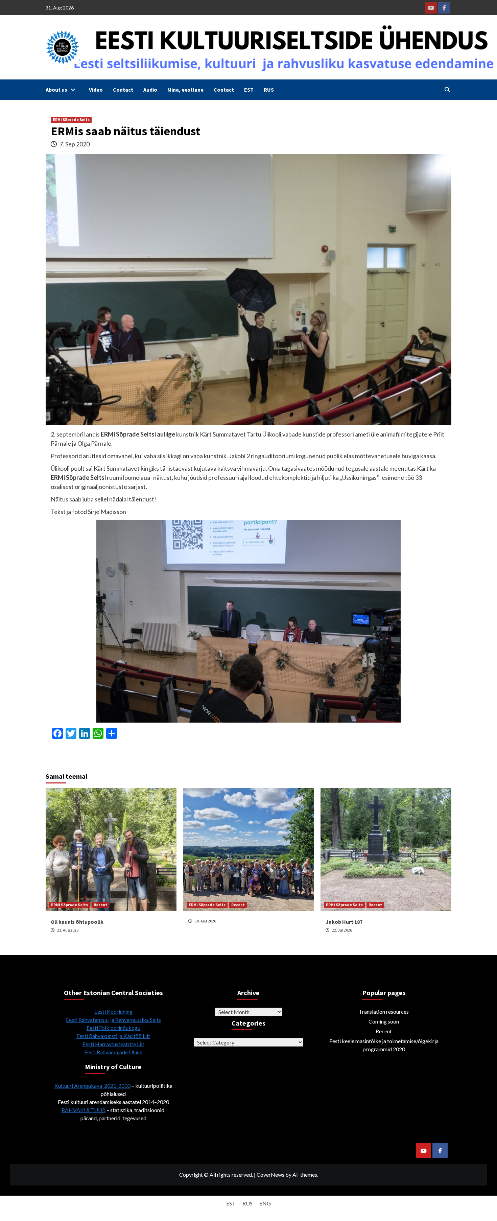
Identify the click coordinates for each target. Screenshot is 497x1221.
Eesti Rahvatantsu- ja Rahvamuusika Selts (113, 1019)
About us (56, 89)
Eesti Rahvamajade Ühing (113, 1052)
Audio (150, 89)
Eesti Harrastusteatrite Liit (113, 1044)
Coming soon (384, 1021)
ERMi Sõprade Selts (71, 119)
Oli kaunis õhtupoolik (77, 921)
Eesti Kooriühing (113, 1011)
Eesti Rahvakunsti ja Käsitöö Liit (113, 1036)
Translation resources (384, 1011)
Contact (123, 89)
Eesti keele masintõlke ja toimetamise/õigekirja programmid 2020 (384, 1045)
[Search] (447, 89)
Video (96, 89)
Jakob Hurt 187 (344, 921)
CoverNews (270, 1174)
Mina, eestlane (185, 89)
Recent (100, 904)
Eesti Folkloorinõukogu (113, 1028)
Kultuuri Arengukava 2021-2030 (92, 1085)
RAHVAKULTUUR (83, 1110)
